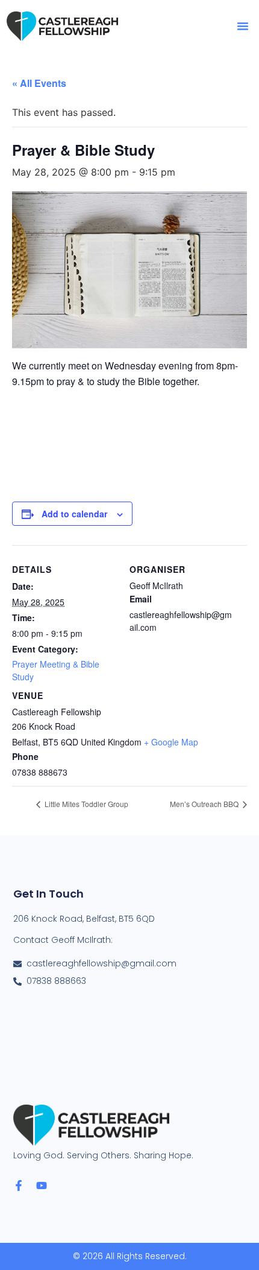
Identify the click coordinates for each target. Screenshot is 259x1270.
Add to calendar (74, 514)
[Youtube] (41, 1185)
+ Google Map (171, 742)
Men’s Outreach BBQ (205, 804)
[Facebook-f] (18, 1185)
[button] (243, 26)
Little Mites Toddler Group (85, 804)
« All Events (39, 83)
